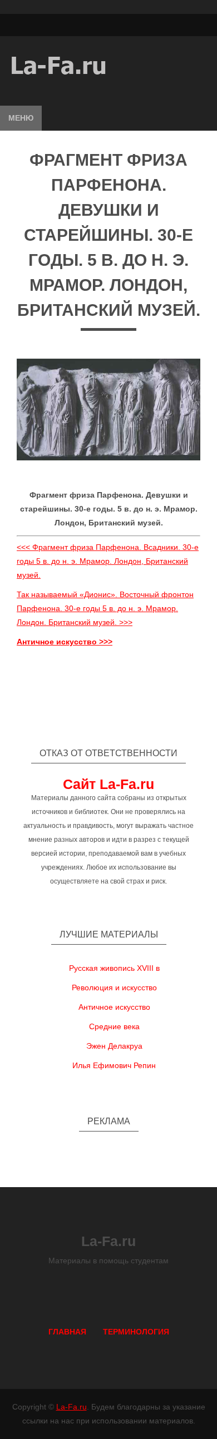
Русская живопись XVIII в (114, 968)
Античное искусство (114, 1007)
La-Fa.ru (71, 1406)
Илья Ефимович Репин (114, 1065)
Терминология (136, 1331)
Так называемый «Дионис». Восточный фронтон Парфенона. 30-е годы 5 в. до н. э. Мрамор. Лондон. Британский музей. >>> (105, 608)
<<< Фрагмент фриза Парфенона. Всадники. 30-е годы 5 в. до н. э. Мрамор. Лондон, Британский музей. (108, 561)
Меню (20, 117)
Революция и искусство (114, 987)
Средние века (114, 1026)
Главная (67, 1331)
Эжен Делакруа (114, 1045)
